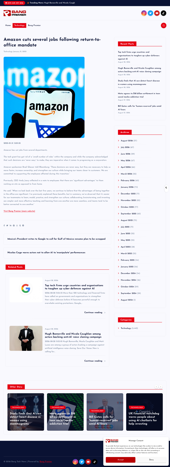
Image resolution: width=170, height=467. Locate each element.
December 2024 (128, 273)
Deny (151, 460)
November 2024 (128, 280)
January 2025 (127, 267)
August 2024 (127, 300)
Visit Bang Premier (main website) (19, 211)
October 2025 (127, 207)
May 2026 (125, 161)
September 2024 (128, 293)
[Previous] (156, 387)
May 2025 (125, 240)
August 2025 (127, 220)
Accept (121, 460)
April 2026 (126, 167)
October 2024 (127, 287)
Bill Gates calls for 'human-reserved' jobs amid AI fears (103, 420)
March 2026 (126, 174)
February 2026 (128, 181)
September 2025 (128, 214)
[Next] (161, 387)
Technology (19, 25)
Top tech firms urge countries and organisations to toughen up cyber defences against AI (138, 55)
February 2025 (127, 260)
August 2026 (127, 141)
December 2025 (128, 194)
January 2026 (127, 187)
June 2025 (125, 234)
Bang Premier (34, 25)
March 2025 (126, 254)
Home (8, 25)
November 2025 (128, 200)
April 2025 (126, 247)
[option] (25, 412)
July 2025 (125, 227)
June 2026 (125, 154)
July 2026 (125, 147)
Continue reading (93, 312)
